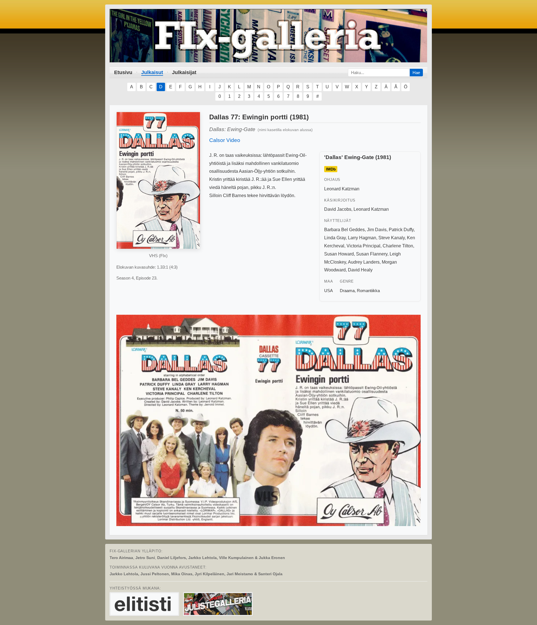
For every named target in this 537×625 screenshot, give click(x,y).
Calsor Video (224, 140)
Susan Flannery (371, 254)
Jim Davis (377, 229)
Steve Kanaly (391, 237)
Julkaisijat (184, 72)
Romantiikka (368, 290)
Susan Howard (339, 254)
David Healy (360, 269)
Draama (347, 290)
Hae (416, 72)
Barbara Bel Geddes (344, 229)
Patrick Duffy (401, 229)
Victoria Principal (363, 245)
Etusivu (123, 72)
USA (328, 290)
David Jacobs (337, 209)
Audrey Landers (364, 262)
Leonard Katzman (341, 188)
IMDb (331, 169)
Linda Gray (335, 237)
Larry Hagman (362, 237)
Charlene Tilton (398, 245)
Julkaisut (152, 72)
